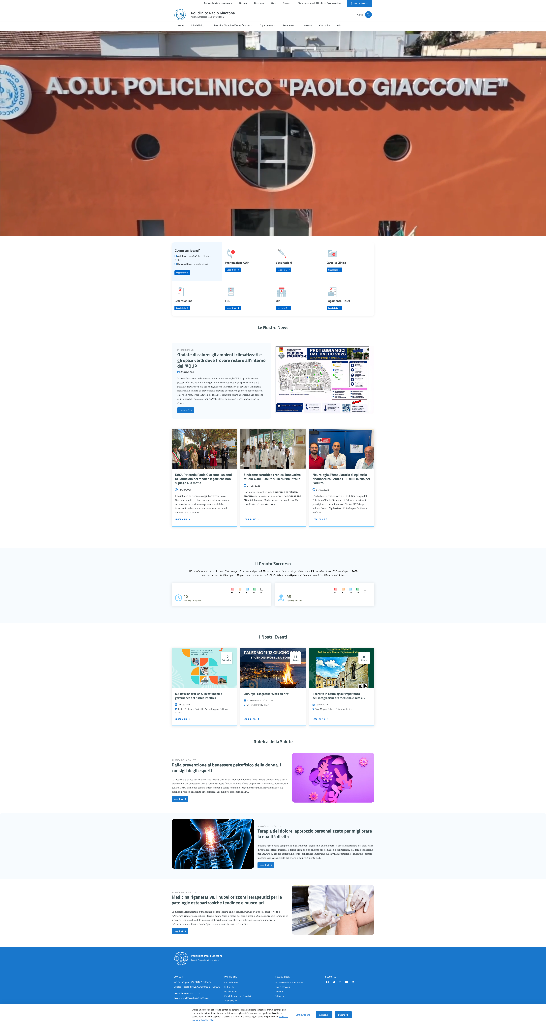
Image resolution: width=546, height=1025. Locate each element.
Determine (280, 996)
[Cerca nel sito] (368, 14)
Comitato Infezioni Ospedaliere (239, 996)
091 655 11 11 (187, 993)
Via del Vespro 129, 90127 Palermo (193, 982)
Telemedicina (230, 1000)
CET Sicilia (229, 987)
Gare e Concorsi (282, 987)
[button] (199, 26)
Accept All (324, 1014)
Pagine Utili (230, 976)
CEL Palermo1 (231, 982)
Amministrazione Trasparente (289, 982)
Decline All (343, 1014)
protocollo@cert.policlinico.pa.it (191, 998)
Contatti (178, 976)
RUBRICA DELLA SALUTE (184, 760)
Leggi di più (181, 272)
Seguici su (330, 976)
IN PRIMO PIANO (185, 350)
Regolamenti (230, 991)
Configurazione (303, 1014)
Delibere (279, 991)
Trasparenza (282, 976)
